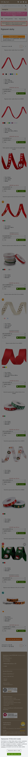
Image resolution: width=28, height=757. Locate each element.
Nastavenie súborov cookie (14, 750)
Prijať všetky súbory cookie (14, 754)
